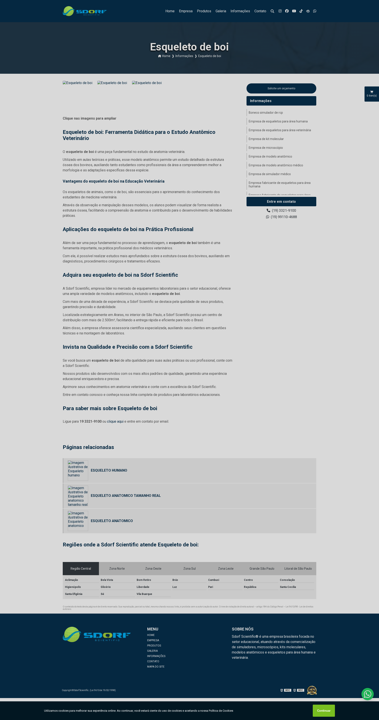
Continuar (324, 710)
